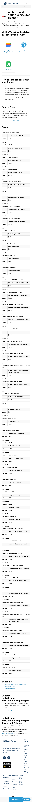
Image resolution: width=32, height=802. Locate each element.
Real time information (10, 688)
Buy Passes (16, 799)
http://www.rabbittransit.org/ (8, 733)
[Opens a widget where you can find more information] (25, 799)
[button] (27, 3)
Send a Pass (12, 110)
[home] (11, 3)
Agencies (4, 6)
